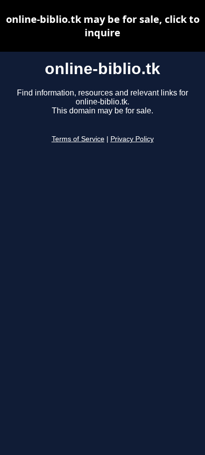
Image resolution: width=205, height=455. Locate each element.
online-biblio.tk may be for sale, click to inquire (103, 25)
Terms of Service (78, 139)
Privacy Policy (132, 139)
